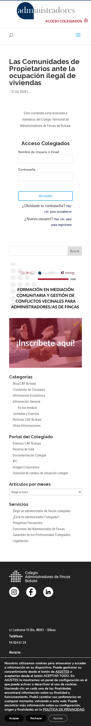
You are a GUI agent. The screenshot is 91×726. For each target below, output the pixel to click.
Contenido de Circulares (29, 390)
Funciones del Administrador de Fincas (39, 529)
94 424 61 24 (17, 642)
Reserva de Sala (23, 449)
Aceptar (14, 718)
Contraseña (26, 169)
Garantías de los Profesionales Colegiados (41, 535)
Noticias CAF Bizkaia (27, 419)
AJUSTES (62, 672)
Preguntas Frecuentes (27, 523)
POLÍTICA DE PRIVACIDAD (63, 709)
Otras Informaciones (27, 426)
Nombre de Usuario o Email (38, 152)
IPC (15, 461)
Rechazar (36, 718)
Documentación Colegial (29, 455)
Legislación (20, 541)
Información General (26, 401)
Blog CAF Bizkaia (24, 383)
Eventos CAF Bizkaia (27, 443)
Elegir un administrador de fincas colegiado (41, 511)
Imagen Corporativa (26, 467)
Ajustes (58, 718)
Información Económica (29, 395)
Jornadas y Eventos (26, 414)
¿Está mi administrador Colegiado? (36, 517)
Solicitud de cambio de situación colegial (40, 473)
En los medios (27, 408)
